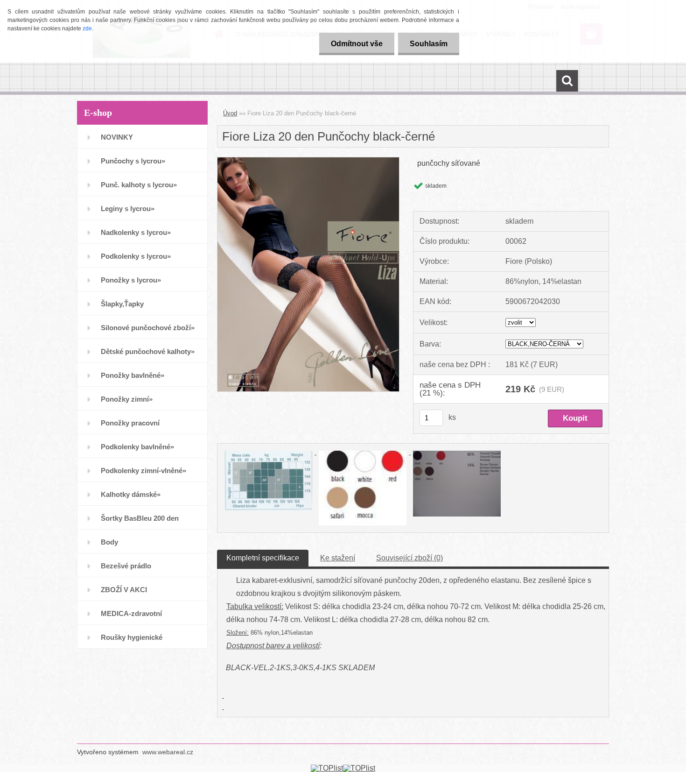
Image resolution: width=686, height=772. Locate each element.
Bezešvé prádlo (126, 566)
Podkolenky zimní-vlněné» (143, 471)
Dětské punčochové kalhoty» (148, 351)
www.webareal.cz (167, 752)
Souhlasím (429, 44)
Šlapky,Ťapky (122, 304)
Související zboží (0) (409, 558)
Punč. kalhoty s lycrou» (139, 185)
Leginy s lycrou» (127, 208)
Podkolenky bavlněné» (137, 447)
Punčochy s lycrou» (133, 161)
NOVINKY (117, 137)
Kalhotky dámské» (131, 494)
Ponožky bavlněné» (132, 375)
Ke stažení (337, 558)
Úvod (230, 113)
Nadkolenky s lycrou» (136, 232)
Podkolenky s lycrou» (136, 256)
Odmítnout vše (357, 44)
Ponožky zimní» (127, 399)
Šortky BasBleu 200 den (140, 518)
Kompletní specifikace (262, 558)
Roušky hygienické (131, 637)
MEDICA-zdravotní (131, 613)
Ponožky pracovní (130, 423)
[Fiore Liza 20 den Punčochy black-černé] (308, 161)
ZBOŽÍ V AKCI (124, 590)
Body (109, 542)
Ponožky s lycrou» (131, 280)
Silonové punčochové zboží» (148, 328)
